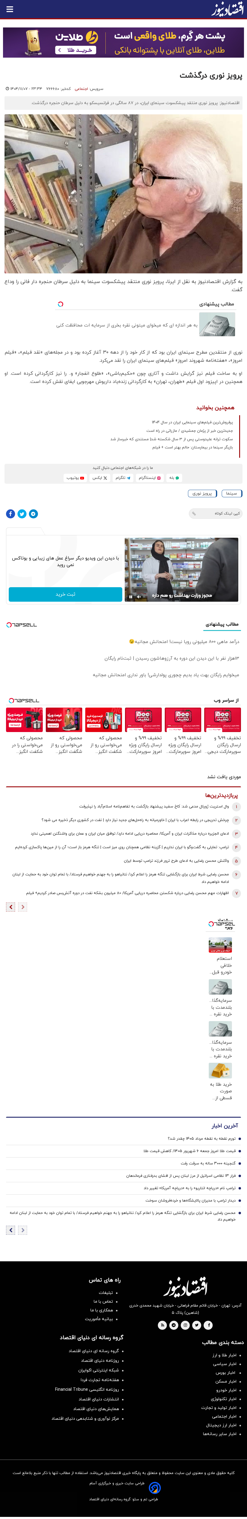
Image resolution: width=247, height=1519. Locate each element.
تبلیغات (106, 1293)
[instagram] (185, 1325)
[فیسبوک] (10, 513)
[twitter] (197, 1325)
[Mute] (139, 596)
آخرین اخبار (224, 1126)
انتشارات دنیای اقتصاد (99, 1399)
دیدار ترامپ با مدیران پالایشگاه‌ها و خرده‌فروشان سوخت (190, 1200)
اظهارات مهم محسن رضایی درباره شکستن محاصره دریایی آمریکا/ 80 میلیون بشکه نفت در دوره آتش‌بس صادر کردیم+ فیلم (127, 893)
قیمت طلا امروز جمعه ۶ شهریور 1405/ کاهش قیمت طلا (189, 1151)
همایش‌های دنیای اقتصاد (96, 1409)
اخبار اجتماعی (224, 1416)
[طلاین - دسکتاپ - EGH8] (123, 42)
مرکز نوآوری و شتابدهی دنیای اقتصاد (85, 1419)
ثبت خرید (65, 594)
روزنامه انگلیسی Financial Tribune (87, 1390)
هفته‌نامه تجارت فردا (100, 1380)
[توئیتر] (22, 513)
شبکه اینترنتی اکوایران (98, 1370)
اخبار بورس (226, 1373)
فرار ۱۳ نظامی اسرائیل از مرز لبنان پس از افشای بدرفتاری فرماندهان (181, 1176)
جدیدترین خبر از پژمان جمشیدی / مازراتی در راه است (189, 431)
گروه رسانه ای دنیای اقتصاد (94, 1351)
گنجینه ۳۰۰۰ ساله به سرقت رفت (208, 1163)
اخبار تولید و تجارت (218, 1408)
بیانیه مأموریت (99, 1319)
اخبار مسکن (225, 1381)
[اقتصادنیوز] (185, 1287)
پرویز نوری (202, 493)
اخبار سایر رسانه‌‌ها (219, 1434)
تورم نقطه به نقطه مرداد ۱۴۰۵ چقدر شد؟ (202, 1139)
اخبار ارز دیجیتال (221, 1425)
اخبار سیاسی (224, 1364)
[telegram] (174, 1325)
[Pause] (130, 596)
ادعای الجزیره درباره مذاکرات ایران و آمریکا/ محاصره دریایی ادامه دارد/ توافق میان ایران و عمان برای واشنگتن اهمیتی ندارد (130, 833)
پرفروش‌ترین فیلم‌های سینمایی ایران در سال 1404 (192, 422)
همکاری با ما (101, 1310)
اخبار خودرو (226, 1390)
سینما (231, 493)
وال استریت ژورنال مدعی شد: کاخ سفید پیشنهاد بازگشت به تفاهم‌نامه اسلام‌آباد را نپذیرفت (154, 806)
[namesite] (227, 9)
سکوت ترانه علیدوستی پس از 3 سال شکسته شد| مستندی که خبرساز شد (172, 439)
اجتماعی (81, 89)
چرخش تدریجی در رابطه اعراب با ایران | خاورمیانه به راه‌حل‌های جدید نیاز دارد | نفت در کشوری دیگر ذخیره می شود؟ (135, 820)
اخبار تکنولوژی (223, 1399)
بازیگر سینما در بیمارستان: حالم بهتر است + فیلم (192, 447)
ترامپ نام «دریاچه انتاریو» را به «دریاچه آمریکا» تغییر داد (190, 1188)
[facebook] (209, 1325)
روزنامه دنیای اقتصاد (100, 1361)
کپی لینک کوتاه (227, 513)
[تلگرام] (33, 513)
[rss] (162, 1325)
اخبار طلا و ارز (224, 1355)
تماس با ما (103, 1301)
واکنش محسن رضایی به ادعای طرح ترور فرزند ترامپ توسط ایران (176, 861)
